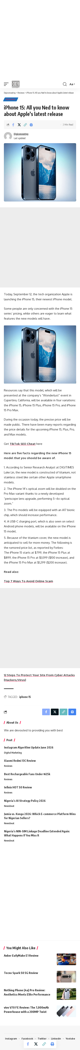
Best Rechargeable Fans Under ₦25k (27, 774)
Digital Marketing (13, 752)
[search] (65, 84)
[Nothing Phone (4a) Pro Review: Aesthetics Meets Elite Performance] (66, 994)
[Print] (31, 125)
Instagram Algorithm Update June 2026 (28, 747)
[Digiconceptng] (17, 84)
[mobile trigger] (7, 84)
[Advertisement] (40, 40)
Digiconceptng (21, 133)
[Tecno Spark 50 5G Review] (66, 977)
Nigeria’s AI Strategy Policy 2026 (25, 800)
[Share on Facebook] (13, 125)
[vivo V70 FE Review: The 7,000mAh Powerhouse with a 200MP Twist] (66, 1011)
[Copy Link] (25, 125)
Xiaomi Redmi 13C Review (20, 760)
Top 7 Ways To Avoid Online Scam (28, 581)
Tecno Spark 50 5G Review (21, 973)
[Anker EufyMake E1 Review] (66, 959)
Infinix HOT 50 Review (18, 787)
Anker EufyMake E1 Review (21, 955)
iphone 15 (25, 697)
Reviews (11, 99)
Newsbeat (9, 806)
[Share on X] (19, 125)
